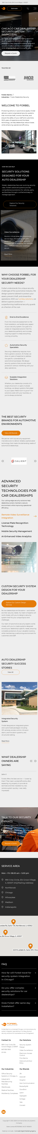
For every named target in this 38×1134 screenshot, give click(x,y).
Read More (8, 254)
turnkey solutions (26, 299)
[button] (33, 8)
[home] (3, 8)
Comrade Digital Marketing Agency (25, 1131)
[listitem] (9, 78)
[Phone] (28, 8)
